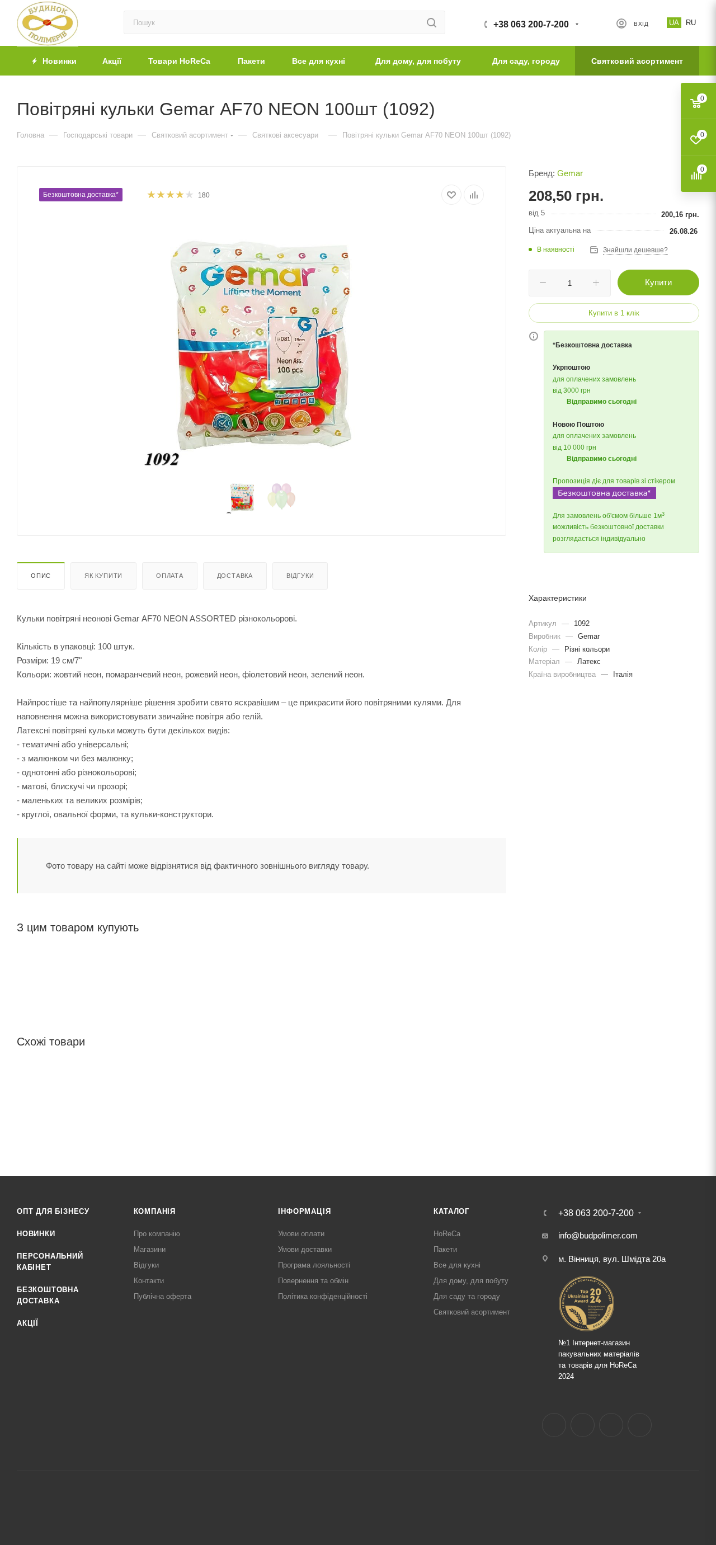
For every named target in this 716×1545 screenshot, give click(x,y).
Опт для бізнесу (53, 1211)
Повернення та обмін (313, 1280)
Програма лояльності (314, 1265)
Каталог (451, 1211)
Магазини (150, 1249)
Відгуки (300, 575)
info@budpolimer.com (598, 1235)
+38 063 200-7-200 (531, 24)
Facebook (554, 1425)
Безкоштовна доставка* (81, 195)
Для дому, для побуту (471, 1280)
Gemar (570, 173)
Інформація (304, 1211)
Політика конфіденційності (323, 1296)
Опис (41, 575)
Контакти (149, 1280)
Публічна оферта (162, 1296)
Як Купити (103, 575)
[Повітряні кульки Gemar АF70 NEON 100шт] (262, 344)
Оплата (169, 575)
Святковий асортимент (472, 1312)
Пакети (445, 1249)
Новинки (36, 1234)
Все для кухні (457, 1265)
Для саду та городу (467, 1296)
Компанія (155, 1211)
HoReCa (447, 1234)
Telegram (611, 1425)
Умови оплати (301, 1234)
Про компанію (157, 1234)
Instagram (583, 1425)
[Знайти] (431, 22)
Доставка (235, 575)
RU (691, 22)
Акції (28, 1323)
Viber (640, 1425)
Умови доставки (305, 1249)
